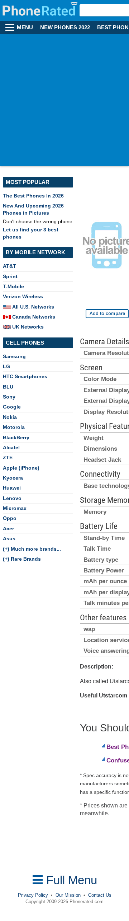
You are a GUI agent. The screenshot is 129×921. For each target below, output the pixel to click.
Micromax (15, 508)
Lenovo (12, 498)
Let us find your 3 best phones (30, 233)
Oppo (9, 518)
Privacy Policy (33, 895)
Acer (8, 528)
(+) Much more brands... (32, 549)
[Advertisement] (64, 101)
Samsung (14, 356)
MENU (25, 27)
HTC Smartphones (25, 376)
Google (12, 407)
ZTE (8, 457)
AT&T (9, 266)
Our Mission (68, 895)
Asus (9, 538)
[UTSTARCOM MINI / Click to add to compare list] (107, 313)
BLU (8, 387)
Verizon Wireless (23, 296)
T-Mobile (13, 286)
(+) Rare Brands (22, 559)
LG (6, 366)
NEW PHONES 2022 (65, 27)
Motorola (14, 427)
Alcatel (11, 447)
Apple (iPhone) (21, 468)
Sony (9, 397)
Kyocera (13, 478)
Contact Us (99, 895)
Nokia (10, 417)
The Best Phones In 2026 (33, 196)
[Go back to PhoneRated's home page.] (41, 10)
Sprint (10, 276)
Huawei (12, 488)
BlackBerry (16, 437)
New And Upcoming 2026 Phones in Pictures (33, 209)
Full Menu (70, 880)
